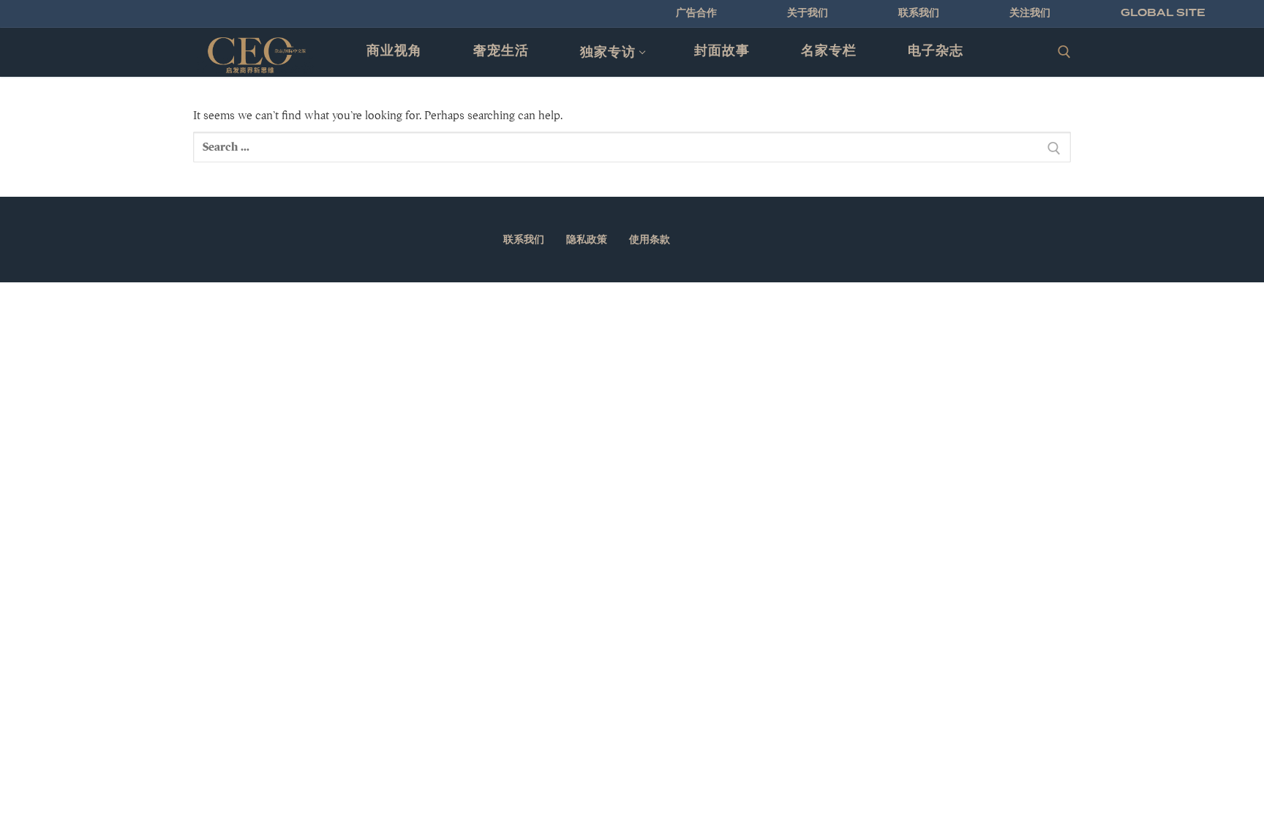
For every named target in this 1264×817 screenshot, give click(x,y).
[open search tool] (1064, 52)
